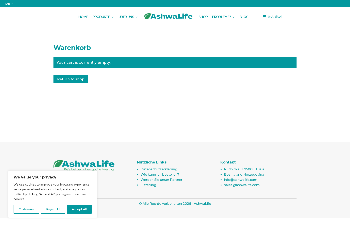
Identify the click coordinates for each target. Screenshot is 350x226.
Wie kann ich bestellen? (160, 174)
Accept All (79, 209)
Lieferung (148, 185)
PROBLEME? (221, 17)
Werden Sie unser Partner (161, 180)
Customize (26, 209)
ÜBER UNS (126, 17)
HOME (83, 17)
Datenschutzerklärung (159, 169)
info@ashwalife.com (240, 180)
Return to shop (70, 79)
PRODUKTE (101, 17)
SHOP (203, 17)
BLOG (243, 17)
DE (7, 3)
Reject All (53, 209)
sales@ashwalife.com (242, 185)
